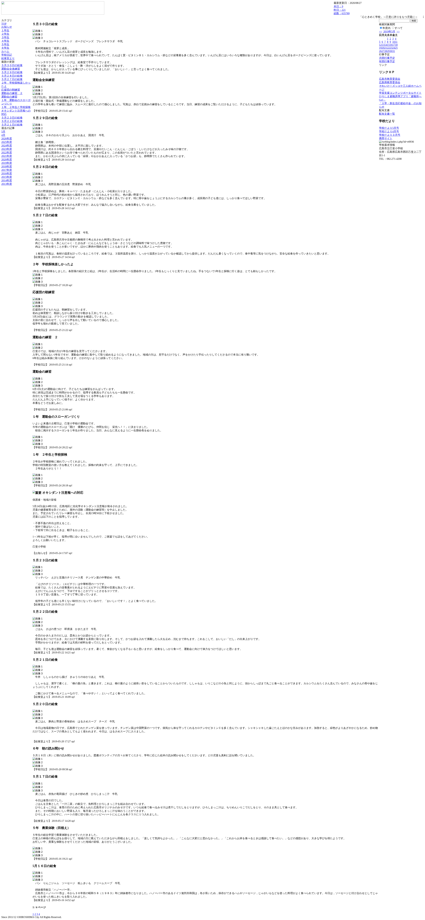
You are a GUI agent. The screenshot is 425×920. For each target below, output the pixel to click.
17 (393, 44)
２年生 (5, 33)
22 (388, 47)
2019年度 (6, 163)
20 (383, 47)
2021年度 (6, 156)
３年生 (5, 37)
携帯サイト (385, 138)
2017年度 (6, 170)
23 (391, 47)
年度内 (386, 28)
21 (385, 47)
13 (383, 44)
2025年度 (6, 142)
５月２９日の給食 (12, 72)
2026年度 (6, 138)
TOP (3, 23)
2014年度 (6, 180)
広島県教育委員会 (389, 82)
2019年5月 (389, 31)
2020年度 (6, 159)
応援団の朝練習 (10, 89)
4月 (3, 135)
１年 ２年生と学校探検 (16, 107)
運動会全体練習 (10, 68)
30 (391, 51)
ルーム (5, 51)
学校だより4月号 (389, 131)
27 (383, 51)
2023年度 (6, 149)
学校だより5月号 (389, 127)
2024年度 (6, 145)
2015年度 (6, 177)
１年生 (5, 30)
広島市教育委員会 (389, 78)
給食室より (8, 58)
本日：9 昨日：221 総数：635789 (342, 10)
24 (393, 47)
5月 (3, 131)
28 (385, 51)
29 (388, 51)
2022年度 (6, 152)
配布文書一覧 (387, 113)
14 (385, 44)
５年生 (5, 44)
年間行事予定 (387, 61)
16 (391, 44)
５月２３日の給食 (12, 117)
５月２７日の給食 (12, 79)
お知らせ (6, 26)
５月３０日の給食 (12, 65)
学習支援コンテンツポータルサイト (400, 92)
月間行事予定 (387, 58)
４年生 (5, 40)
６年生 (5, 47)
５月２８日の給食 (12, 75)
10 (393, 41)
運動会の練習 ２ (12, 93)
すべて (399, 28)
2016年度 (6, 173)
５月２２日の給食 (12, 121)
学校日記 (6, 54)
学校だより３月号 (389, 134)
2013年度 (6, 184)
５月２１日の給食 (12, 124)
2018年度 (6, 166)
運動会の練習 (9, 96)
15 (388, 44)
